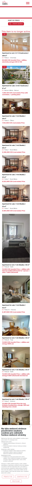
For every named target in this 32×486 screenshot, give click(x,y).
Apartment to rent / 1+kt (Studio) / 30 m (16, 265)
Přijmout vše (8, 476)
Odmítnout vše (22, 476)
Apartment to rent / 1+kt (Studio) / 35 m (15, 370)
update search (17, 24)
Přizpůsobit (16, 481)
